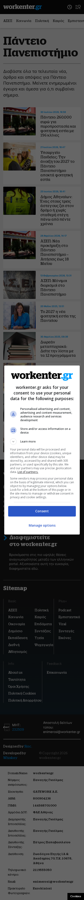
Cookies (75, 896)
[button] (42, 441)
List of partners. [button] (28, 472)
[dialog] (42, 450)
